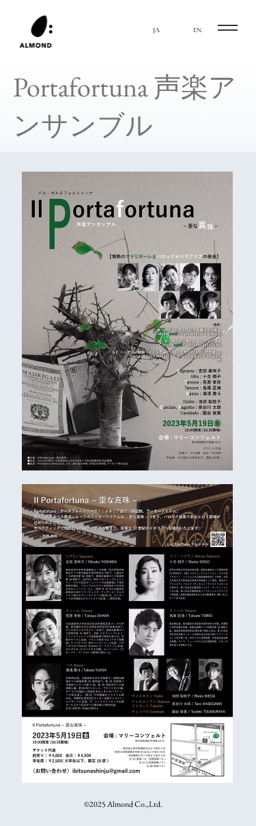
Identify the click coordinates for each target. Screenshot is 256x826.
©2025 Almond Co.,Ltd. (123, 804)
